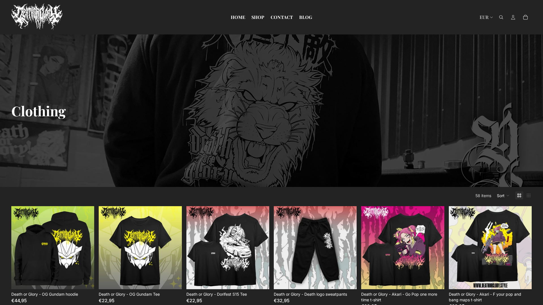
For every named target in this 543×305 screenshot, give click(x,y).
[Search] (501, 17)
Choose (90, 280)
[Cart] (525, 17)
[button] (503, 195)
